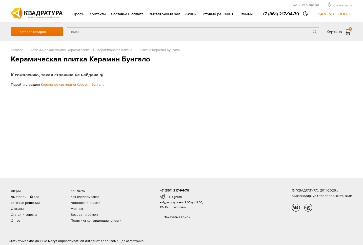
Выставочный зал (164, 14)
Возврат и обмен (84, 215)
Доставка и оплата (127, 14)
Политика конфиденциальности (96, 220)
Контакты (97, 14)
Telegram (174, 197)
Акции (191, 14)
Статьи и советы (24, 215)
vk (296, 208)
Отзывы (246, 14)
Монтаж (77, 209)
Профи (78, 14)
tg (308, 208)
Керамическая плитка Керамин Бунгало (72, 84)
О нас (15, 220)
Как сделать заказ (85, 197)
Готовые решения (218, 14)
